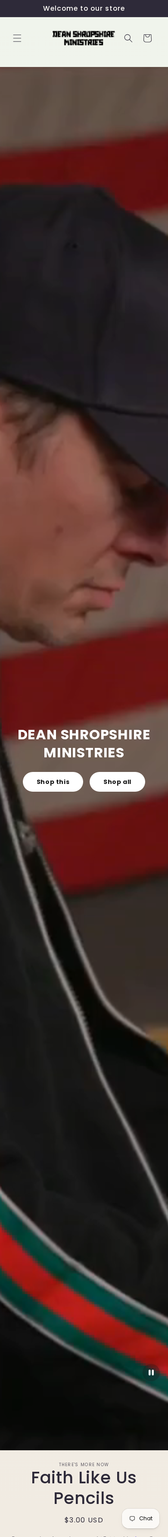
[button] (17, 38)
